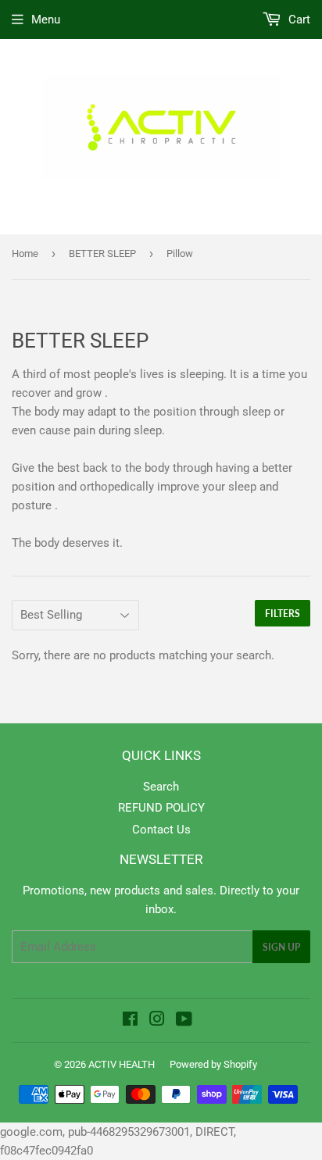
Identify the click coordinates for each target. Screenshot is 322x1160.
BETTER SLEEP (102, 253)
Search (161, 787)
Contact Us (161, 830)
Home (25, 253)
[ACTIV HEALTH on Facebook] (130, 1021)
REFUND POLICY (161, 808)
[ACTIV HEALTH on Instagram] (157, 1021)
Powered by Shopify (213, 1064)
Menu (45, 19)
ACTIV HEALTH (121, 1064)
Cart (297, 19)
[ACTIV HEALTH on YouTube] (184, 1021)
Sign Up (281, 947)
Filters (282, 613)
